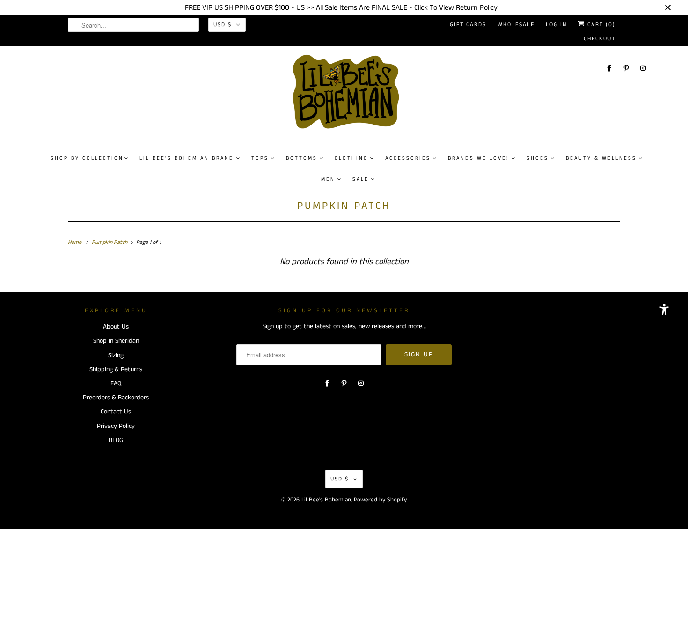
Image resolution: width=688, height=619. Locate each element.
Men (328, 179)
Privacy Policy (116, 426)
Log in (556, 25)
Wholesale (516, 25)
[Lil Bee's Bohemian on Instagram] (643, 68)
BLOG (116, 440)
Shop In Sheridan (116, 341)
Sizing (116, 355)
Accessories (408, 158)
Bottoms (301, 158)
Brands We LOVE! (478, 158)
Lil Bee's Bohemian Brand (186, 158)
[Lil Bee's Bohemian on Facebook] (609, 68)
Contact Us (116, 411)
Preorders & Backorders (116, 397)
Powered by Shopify (380, 499)
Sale (360, 179)
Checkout (599, 39)
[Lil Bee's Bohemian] (349, 95)
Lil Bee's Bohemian (326, 499)
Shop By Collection (87, 158)
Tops (260, 158)
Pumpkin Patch (344, 206)
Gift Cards (468, 25)
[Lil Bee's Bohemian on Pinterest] (626, 68)
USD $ (222, 25)
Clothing (351, 158)
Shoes (538, 158)
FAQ (115, 383)
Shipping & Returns (115, 369)
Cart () (600, 25)
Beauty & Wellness (601, 158)
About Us (116, 327)
